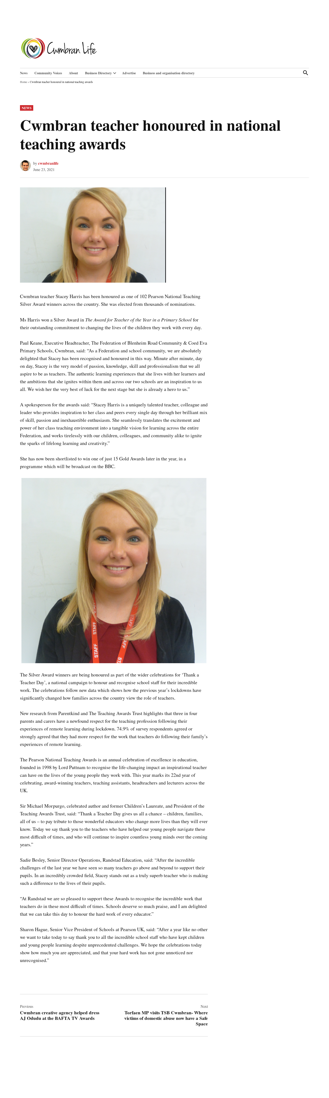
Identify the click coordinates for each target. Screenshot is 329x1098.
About (73, 72)
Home (23, 82)
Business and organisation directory (169, 72)
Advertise (129, 72)
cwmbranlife (48, 163)
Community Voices (48, 72)
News (23, 72)
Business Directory (98, 72)
